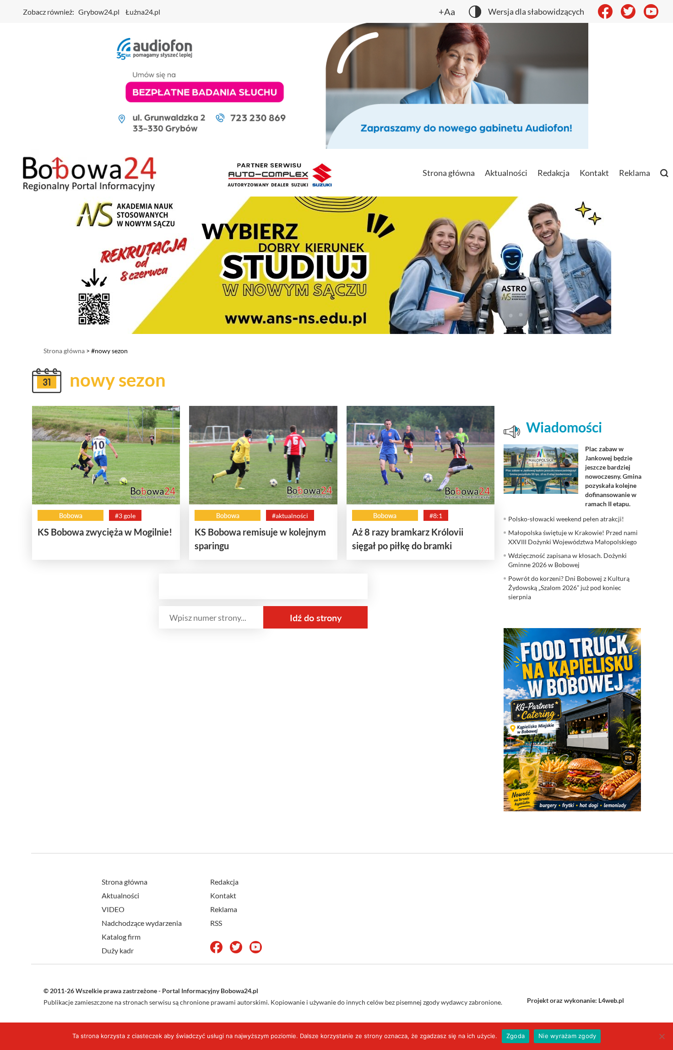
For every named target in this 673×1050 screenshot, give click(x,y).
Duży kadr (118, 950)
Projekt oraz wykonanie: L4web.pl (575, 1000)
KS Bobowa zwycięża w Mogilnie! (105, 531)
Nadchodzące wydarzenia (142, 923)
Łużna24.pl (142, 11)
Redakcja (553, 173)
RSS (216, 923)
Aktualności (506, 173)
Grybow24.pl (98, 11)
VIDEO (113, 909)
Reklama (634, 173)
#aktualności (290, 516)
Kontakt (594, 173)
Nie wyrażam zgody (567, 1035)
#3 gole (125, 516)
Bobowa (70, 516)
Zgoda (515, 1035)
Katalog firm (121, 936)
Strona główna (449, 173)
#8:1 (435, 516)
